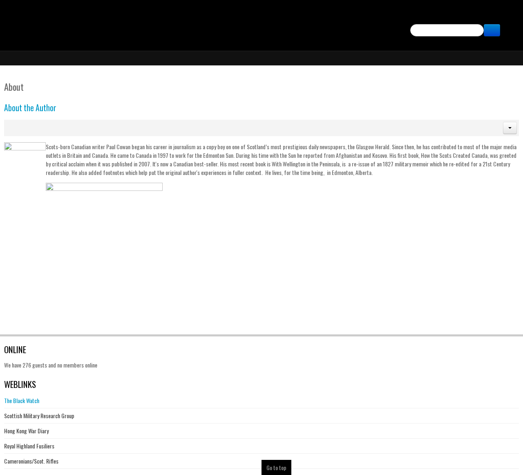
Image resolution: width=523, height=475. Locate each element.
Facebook (507, 14)
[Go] (492, 30)
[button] (510, 128)
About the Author (30, 108)
